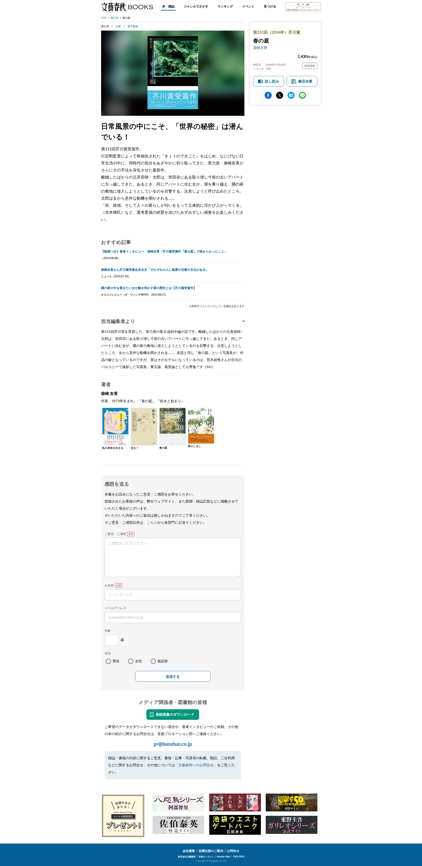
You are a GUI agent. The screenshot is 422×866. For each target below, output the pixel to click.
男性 (116, 661)
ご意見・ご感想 (115, 534)
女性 (138, 661)
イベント (248, 6)
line (302, 95)
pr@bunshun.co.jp (173, 744)
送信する (173, 676)
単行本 (114, 18)
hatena (291, 95)
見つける (270, 6)
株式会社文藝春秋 (187, 857)
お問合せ (233, 851)
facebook (268, 95)
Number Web (223, 857)
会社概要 (189, 851)
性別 (108, 653)
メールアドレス (115, 608)
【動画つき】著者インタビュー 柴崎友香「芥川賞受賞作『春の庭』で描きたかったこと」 (164, 251)
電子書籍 (132, 26)
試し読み (272, 81)
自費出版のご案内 (211, 851)
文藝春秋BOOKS (127, 7)
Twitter (279, 95)
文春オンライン (206, 857)
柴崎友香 (260, 48)
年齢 (108, 630)
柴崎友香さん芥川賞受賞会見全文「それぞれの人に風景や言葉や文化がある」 (155, 269)
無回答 (162, 661)
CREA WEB (238, 857)
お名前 (109, 585)
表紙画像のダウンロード (175, 714)
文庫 (118, 26)
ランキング (225, 6)
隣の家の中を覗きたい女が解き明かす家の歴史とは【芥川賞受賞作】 (148, 288)
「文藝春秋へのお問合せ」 (196, 765)
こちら (152, 522)
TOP (103, 18)
